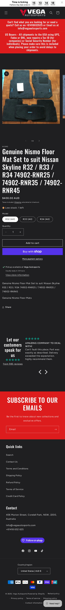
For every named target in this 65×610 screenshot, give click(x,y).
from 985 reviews (13, 364)
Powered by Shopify (36, 594)
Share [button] (8, 307)
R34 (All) (45, 219)
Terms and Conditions (17, 468)
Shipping (17, 202)
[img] (12, 360)
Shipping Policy (14, 475)
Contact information (33, 603)
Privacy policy (17, 598)
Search (9, 455)
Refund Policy (13, 482)
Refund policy (54, 594)
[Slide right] (39, 140)
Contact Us (12, 462)
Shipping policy (50, 598)
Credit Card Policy (15, 496)
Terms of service (33, 598)
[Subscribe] (55, 429)
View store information (17, 275)
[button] (6, 12)
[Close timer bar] (62, 2)
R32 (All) (10, 219)
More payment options (32, 259)
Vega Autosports (20, 594)
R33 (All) (27, 219)
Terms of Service (15, 489)
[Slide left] (26, 140)
